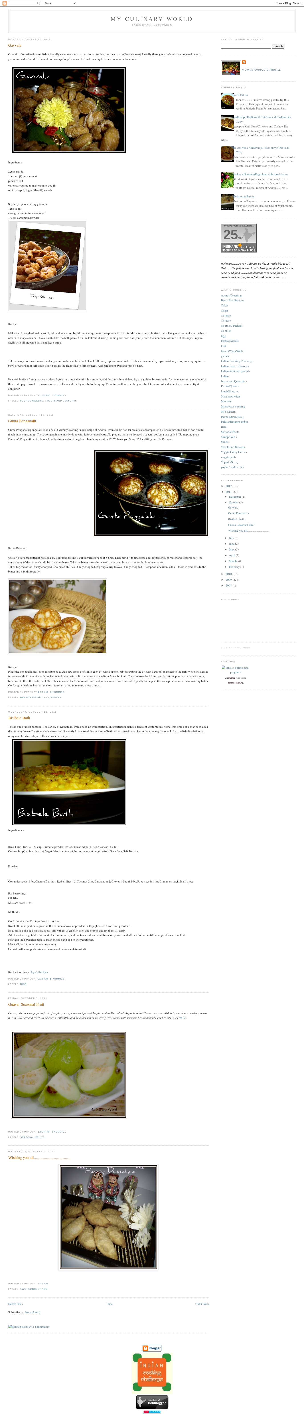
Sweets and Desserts (61, 400)
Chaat (224, 310)
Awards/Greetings (33, 1289)
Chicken (226, 316)
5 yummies (57, 979)
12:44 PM (43, 395)
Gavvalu (15, 45)
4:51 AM (43, 692)
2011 (229, 492)
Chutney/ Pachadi (232, 326)
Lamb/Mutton (229, 391)
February (234, 567)
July (232, 538)
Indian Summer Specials (235, 371)
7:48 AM (43, 1283)
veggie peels (228, 457)
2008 (229, 585)
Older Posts (202, 1304)
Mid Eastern (228, 411)
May (232, 549)
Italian (225, 376)
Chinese (226, 320)
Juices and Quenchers (234, 381)
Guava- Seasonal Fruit (26, 1004)
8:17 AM (43, 979)
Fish (223, 346)
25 (230, 234)
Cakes (224, 305)
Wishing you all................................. (39, 1157)
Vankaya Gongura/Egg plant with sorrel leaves (260, 174)
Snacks (56, 697)
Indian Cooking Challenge (237, 361)
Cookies (226, 331)
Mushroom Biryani (244, 196)
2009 (229, 580)
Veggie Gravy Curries (234, 452)
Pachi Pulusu (240, 95)
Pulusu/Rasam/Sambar (234, 421)
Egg (223, 336)
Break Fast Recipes (34, 697)
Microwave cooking (233, 406)
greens (225, 356)
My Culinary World (152, 18)
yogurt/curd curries (232, 467)
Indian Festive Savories (235, 366)
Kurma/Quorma (230, 386)
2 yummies (57, 692)
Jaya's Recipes (39, 972)
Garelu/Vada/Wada (232, 351)
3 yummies (59, 1132)
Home (109, 1304)
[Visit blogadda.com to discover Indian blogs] (152, 1412)
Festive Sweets (31, 400)
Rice (23, 984)
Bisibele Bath (19, 717)
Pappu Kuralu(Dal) (232, 417)
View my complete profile (261, 70)
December (235, 497)
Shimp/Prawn (229, 437)
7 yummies (59, 395)
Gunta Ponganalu (22, 420)
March (233, 561)
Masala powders (230, 396)
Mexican (226, 401)
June (232, 544)
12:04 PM (43, 1132)
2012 (229, 486)
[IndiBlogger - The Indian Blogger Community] (152, 1408)
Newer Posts (15, 1304)
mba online (241, 678)
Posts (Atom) (32, 1312)
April (232, 555)
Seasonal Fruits (32, 1137)
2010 (229, 574)
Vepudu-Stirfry (230, 462)
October (234, 502)
